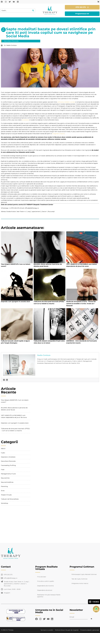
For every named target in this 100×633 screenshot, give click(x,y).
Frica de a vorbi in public (45, 581)
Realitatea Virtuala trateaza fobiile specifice (48, 596)
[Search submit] (33, 10)
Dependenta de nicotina (45, 586)
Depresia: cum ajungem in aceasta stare (15, 301)
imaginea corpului (58, 133)
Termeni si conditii (47, 630)
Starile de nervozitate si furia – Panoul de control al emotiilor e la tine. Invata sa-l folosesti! (81, 304)
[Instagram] (6, 2)
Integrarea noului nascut (80, 583)
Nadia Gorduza (43, 355)
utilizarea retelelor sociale (66, 102)
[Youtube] (14, 2)
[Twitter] (10, 2)
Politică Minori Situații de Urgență (66, 630)
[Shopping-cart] (98, 2)
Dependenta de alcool (44, 590)
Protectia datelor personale (89, 630)
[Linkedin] (18, 2)
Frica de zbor (41, 577)
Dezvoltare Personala (11, 41)
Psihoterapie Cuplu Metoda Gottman (84, 574)
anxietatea (25, 120)
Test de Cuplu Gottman (79, 579)
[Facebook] (2, 2)
